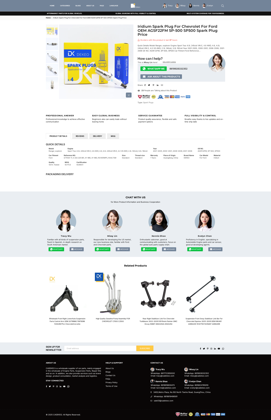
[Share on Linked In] (158, 85)
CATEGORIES (65, 6)
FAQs (108, 379)
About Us (110, 368)
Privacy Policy (111, 382)
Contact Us (110, 375)
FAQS (102, 6)
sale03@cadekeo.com (163, 401)
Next (130, 61)
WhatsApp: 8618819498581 (165, 396)
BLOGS (78, 6)
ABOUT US (90, 6)
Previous (61, 61)
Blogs (108, 372)
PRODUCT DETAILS (58, 136)
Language (114, 6)
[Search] (222, 6)
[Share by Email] (162, 85)
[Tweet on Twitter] (149, 85)
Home (48, 18)
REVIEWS (80, 136)
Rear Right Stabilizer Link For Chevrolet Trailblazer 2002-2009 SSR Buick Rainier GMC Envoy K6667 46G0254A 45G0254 (158, 321)
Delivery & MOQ (169, 62)
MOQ (113, 136)
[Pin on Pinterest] (154, 85)
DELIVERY (97, 136)
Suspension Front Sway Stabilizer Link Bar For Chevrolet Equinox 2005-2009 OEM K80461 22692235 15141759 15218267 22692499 (204, 321)
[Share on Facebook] (145, 85)
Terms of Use (111, 386)
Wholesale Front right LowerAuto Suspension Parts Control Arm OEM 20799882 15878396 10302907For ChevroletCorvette (67, 321)
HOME (52, 6)
